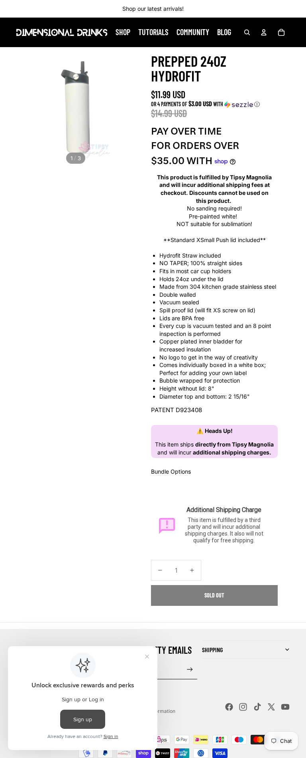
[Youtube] (285, 707)
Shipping (212, 649)
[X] (271, 707)
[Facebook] (229, 707)
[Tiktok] (257, 707)
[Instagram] (243, 707)
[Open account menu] (264, 32)
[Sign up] (189, 669)
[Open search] (247, 32)
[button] (214, 104)
